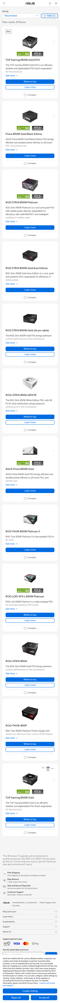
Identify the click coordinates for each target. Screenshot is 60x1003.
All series (16, 906)
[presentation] (37, 15)
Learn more (30, 87)
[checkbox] (30, 95)
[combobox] (21, 16)
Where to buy (30, 81)
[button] (4, 3)
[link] (30, 3)
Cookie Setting (30, 991)
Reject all (16, 997)
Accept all (44, 997)
